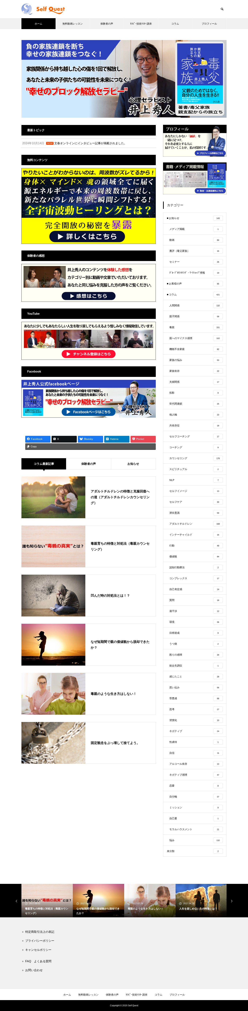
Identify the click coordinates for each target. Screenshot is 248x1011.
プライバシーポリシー (39, 940)
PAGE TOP (239, 977)
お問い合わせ (34, 970)
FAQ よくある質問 (38, 961)
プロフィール (209, 23)
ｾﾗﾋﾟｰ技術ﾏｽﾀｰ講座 (141, 23)
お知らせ (133, 463)
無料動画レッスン (72, 23)
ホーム (38, 23)
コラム (175, 23)
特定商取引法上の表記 (39, 931)
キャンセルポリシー (38, 949)
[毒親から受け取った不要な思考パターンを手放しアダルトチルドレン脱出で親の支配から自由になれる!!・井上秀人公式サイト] (46, 9)
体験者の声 (106, 23)
